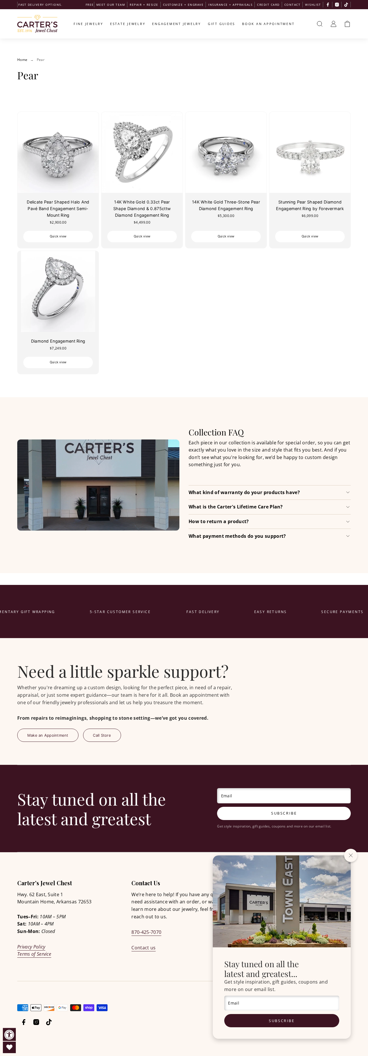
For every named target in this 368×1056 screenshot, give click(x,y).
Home (22, 59)
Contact (292, 5)
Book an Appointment (268, 24)
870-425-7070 (146, 932)
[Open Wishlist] (9, 1047)
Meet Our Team (110, 5)
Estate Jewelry (127, 24)
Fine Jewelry (88, 24)
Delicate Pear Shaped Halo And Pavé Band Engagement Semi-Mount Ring (58, 208)
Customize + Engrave (183, 5)
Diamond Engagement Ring (58, 341)
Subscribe (281, 1020)
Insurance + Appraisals (230, 5)
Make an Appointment (47, 735)
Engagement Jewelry (176, 24)
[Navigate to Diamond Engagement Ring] (58, 291)
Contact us (143, 947)
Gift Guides (221, 24)
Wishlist (313, 5)
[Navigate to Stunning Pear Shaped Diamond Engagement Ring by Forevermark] (309, 152)
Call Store (102, 735)
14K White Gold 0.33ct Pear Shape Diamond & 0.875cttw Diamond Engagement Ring (142, 208)
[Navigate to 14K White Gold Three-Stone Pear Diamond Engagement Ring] (226, 152)
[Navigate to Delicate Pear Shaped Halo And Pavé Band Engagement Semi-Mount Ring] (58, 152)
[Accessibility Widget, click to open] (9, 1034)
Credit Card (268, 5)
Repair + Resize (144, 5)
